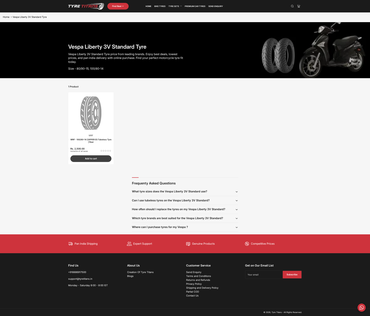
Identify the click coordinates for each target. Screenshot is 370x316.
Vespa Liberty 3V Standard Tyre (30, 16)
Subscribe (292, 274)
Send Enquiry (215, 6)
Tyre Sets (174, 6)
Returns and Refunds (198, 280)
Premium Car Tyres (195, 6)
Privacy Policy (194, 283)
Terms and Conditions (198, 276)
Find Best (116, 6)
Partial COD (192, 291)
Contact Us (192, 295)
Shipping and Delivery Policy (202, 287)
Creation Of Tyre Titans (140, 272)
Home (148, 6)
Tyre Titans (277, 312)
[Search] (292, 6)
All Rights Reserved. (293, 312)
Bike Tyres (159, 6)
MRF (91, 135)
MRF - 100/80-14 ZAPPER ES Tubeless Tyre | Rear (91, 140)
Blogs (130, 276)
